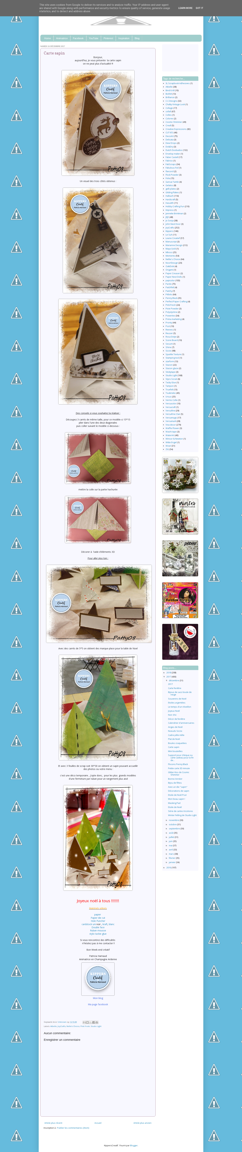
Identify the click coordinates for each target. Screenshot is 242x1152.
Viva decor (171, 424)
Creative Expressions (176, 129)
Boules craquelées (177, 743)
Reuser (169, 333)
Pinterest (108, 38)
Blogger (134, 1145)
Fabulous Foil (172, 167)
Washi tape (171, 431)
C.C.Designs (171, 101)
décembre (174, 680)
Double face (98, 927)
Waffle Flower (172, 428)
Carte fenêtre (174, 688)
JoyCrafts (62, 1026)
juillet (172, 837)
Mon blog (98, 998)
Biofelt (169, 93)
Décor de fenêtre (176, 719)
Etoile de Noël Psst (177, 795)
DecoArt (170, 136)
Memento (170, 255)
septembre (174, 828)
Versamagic (171, 417)
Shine (168, 347)
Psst (168, 326)
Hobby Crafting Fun (175, 206)
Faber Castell (172, 157)
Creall (168, 125)
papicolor (170, 280)
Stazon (169, 364)
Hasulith (170, 203)
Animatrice (62, 38)
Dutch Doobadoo (174, 150)
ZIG (167, 449)
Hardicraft (170, 199)
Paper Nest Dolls (174, 276)
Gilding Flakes (172, 192)
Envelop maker (173, 153)
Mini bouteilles (175, 751)
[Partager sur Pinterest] (96, 1022)
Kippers (169, 231)
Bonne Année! (175, 778)
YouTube (93, 38)
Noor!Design (172, 262)
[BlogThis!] (87, 1022)
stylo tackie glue (98, 933)
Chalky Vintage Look (175, 104)
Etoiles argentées (176, 702)
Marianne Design (174, 245)
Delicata (169, 139)
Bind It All (170, 90)
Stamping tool (172, 357)
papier (98, 914)
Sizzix (168, 350)
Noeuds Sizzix (175, 731)
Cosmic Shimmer (174, 122)
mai (171, 845)
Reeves (169, 329)
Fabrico (169, 160)
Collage (169, 108)
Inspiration (123, 38)
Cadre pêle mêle (176, 735)
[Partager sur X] (90, 1022)
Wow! (168, 445)
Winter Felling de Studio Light (182, 815)
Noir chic (172, 714)
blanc (111, 924)
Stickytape (170, 372)
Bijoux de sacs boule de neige (180, 693)
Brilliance (170, 97)
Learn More (185, 8)
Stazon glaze (172, 368)
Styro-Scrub (171, 379)
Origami (169, 269)
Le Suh (169, 234)
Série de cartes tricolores (180, 811)
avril (171, 849)
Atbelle (53, 1026)
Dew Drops (171, 143)
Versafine (170, 410)
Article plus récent (53, 1123)
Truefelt (169, 389)
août (171, 832)
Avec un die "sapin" (177, 787)
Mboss (169, 252)
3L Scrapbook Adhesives (178, 83)
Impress (170, 210)
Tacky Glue (171, 382)
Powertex (170, 315)
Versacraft (171, 407)
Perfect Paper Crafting (176, 301)
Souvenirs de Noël (177, 698)
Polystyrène (171, 312)
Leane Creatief (173, 238)
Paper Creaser (173, 273)
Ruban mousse (98, 930)
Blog (137, 38)
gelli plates (171, 188)
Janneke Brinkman (174, 213)
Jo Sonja (170, 220)
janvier (172, 862)
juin (171, 841)
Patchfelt (170, 287)
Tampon (170, 386)
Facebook (78, 38)
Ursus (169, 396)
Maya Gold (171, 248)
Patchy (169, 291)
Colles (169, 115)
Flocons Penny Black (178, 764)
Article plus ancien (142, 1123)
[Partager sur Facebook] (93, 1022)
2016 (169, 867)
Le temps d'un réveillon (179, 706)
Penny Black (171, 298)
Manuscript (171, 241)
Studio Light (96, 1026)
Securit (169, 343)
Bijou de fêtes (175, 782)
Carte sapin (173, 747)
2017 (169, 676)
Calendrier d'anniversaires (181, 723)
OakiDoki (170, 266)
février (172, 858)
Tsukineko (171, 393)
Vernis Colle (171, 400)
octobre (173, 824)
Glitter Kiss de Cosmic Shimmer (178, 773)
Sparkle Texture (173, 354)
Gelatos (169, 185)
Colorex (169, 118)
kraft (105, 924)
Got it (199, 8)
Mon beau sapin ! (176, 799)
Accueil (97, 1123)
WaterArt (170, 435)
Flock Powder (172, 174)
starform (170, 361)
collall (168, 111)
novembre (174, 820)
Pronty (169, 322)
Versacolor (171, 403)
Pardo (169, 284)
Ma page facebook (98, 1004)
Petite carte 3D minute (179, 768)
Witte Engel (171, 442)
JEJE (167, 217)
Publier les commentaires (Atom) (73, 1127)
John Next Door (173, 224)
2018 (169, 672)
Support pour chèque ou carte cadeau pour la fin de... (181, 758)
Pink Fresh (85, 1026)
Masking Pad (174, 803)
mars (171, 854)
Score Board (172, 340)
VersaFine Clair (173, 414)
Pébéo (169, 294)
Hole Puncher (98, 920)
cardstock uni (89, 924)
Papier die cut (98, 917)
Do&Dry (169, 146)
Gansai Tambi (172, 182)
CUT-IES (169, 132)
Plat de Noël (174, 739)
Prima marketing (173, 319)
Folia (168, 178)
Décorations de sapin (178, 791)
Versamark (171, 421)
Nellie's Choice (73, 1026)
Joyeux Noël (174, 711)
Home (47, 38)
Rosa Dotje (171, 336)
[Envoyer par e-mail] (84, 1022)
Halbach (170, 195)
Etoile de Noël (175, 807)
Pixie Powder (172, 308)
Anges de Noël (175, 727)
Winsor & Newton (174, 438)
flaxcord (170, 171)
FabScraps (171, 164)
